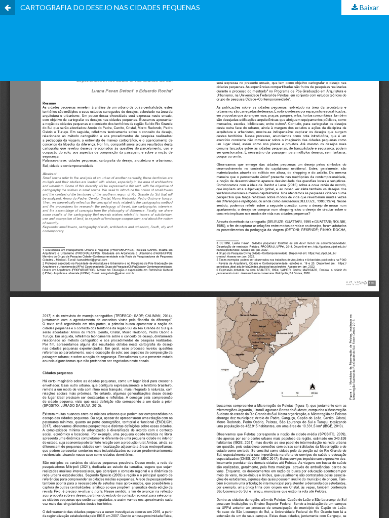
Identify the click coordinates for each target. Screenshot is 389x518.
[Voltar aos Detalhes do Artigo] (7, 7)
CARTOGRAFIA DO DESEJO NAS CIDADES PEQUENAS (110, 7)
